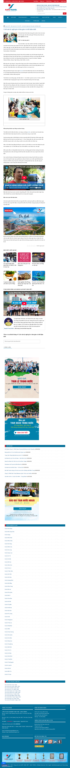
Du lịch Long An (8, 665)
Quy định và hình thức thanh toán (42, 713)
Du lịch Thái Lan (8, 622)
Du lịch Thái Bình (8, 659)
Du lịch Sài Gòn (8, 610)
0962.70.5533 (22, 726)
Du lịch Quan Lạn (8, 552)
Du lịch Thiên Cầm (9, 571)
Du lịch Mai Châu (8, 537)
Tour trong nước (22, 17)
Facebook (5, 765)
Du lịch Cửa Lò (8, 568)
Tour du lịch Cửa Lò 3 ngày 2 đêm (12, 693)
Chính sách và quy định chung (41, 711)
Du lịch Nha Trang (9, 586)
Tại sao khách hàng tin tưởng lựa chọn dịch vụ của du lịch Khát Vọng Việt (51, 6)
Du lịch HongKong (9, 644)
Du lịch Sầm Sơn (8, 565)
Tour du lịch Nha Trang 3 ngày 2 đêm (13, 696)
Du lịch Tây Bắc (8, 604)
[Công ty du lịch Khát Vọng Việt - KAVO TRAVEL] (10, 7)
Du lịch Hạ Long (8, 549)
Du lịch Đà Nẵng (8, 583)
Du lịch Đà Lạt (8, 589)
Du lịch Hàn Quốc (8, 634)
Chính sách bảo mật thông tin (41, 715)
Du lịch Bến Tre (8, 671)
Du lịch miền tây (8, 607)
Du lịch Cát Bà (8, 558)
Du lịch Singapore (8, 619)
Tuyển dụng (63, 1)
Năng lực (42, 1)
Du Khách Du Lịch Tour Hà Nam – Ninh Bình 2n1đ (15, 458)
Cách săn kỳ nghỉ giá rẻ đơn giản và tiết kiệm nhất (31, 26)
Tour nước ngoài (34, 17)
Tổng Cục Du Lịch (38, 726)
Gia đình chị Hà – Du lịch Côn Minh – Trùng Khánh (16, 476)
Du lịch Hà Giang (8, 528)
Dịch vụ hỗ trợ (45, 17)
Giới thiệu (13, 17)
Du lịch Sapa (7, 534)
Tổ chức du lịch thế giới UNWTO (42, 727)
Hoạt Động (36, 1)
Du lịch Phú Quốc (8, 592)
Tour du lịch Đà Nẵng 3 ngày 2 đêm (12, 695)
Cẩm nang (27, 20)
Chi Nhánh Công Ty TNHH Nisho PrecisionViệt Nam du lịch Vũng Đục (20, 449)
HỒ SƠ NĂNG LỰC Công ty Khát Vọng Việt (45, 8)
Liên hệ (43, 20)
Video (54, 17)
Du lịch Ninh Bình (8, 656)
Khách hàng (49, 1)
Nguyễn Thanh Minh (9, 328)
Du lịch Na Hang (8, 543)
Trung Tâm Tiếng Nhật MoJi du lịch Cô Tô (14, 455)
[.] (8, 17)
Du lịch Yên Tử (8, 650)
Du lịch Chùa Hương (9, 631)
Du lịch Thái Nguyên (9, 662)
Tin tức (60, 17)
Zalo (4, 763)
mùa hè (21, 70)
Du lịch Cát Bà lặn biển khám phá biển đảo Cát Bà (38, 283)
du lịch (28, 132)
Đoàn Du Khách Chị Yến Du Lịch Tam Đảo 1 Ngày (15, 461)
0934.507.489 (29, 726)
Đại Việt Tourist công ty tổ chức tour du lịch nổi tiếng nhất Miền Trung (20, 470)
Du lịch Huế (7, 616)
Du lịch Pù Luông (8, 613)
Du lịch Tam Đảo (8, 598)
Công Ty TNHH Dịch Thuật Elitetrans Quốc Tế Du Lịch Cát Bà (18, 473)
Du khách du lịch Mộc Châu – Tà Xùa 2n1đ (14, 467)
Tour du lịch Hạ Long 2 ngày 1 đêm (12, 686)
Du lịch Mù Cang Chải (9, 531)
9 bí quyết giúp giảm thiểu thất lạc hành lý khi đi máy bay (9, 265)
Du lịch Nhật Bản (8, 625)
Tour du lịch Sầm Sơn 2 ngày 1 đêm (12, 692)
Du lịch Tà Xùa (8, 674)
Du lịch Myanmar (8, 640)
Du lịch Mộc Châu (8, 540)
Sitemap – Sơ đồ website (40, 716)
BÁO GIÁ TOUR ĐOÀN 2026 (53, 5)
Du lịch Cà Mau (8, 653)
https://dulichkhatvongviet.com (12, 732)
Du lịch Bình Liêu (8, 546)
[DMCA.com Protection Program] (39, 746)
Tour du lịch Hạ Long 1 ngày (11, 684)
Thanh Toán (56, 1)
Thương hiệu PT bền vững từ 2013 (44, 9)
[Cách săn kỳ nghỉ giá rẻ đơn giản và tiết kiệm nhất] (10, 37)
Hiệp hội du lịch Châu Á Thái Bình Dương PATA (45, 729)
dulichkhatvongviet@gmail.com (11, 730)
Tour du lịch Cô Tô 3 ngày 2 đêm (12, 689)
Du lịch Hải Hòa (8, 577)
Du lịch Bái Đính (8, 647)
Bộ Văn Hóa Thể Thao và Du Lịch (42, 724)
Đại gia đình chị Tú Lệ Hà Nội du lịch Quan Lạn (15, 452)
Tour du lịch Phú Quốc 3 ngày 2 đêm (13, 699)
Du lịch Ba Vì (7, 595)
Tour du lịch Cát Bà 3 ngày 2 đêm (12, 687)
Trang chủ (7, 26)
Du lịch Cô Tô (8, 555)
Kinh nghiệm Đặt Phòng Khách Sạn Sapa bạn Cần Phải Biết (24, 283)
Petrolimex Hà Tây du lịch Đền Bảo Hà (13, 464)
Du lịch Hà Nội (8, 601)
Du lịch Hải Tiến (8, 574)
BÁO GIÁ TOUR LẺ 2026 (42, 5)
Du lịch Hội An (8, 668)
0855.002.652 (5, 728)
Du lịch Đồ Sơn (8, 562)
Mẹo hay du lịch (14, 26)
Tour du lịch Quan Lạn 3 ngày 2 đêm (13, 690)
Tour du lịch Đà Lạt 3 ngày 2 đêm (12, 698)
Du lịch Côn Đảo (8, 637)
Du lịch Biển (7, 628)
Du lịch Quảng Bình (9, 580)
